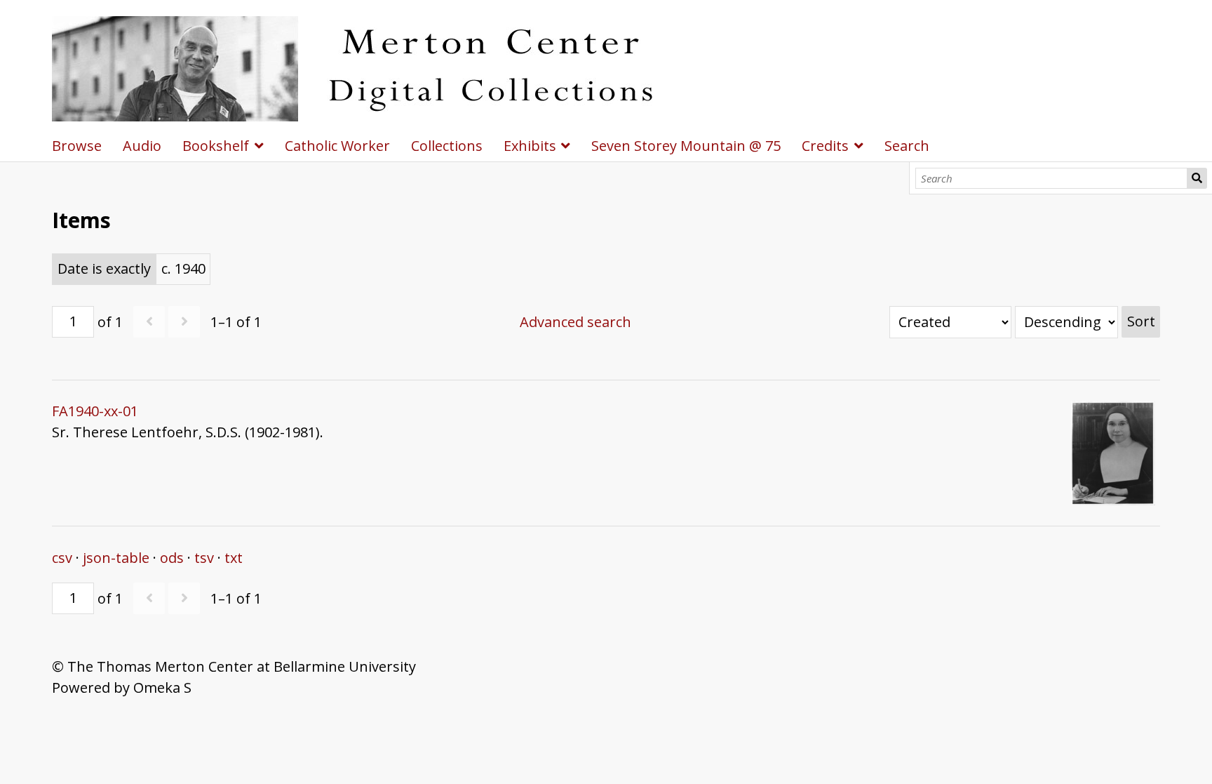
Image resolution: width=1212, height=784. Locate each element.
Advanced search (575, 321)
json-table (116, 557)
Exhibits (530, 145)
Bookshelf (215, 145)
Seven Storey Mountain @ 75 (686, 145)
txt (233, 557)
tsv (204, 557)
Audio (142, 145)
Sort (1141, 321)
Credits (825, 145)
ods (172, 557)
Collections (447, 145)
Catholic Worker (337, 145)
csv (62, 557)
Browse (77, 145)
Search (1197, 178)
